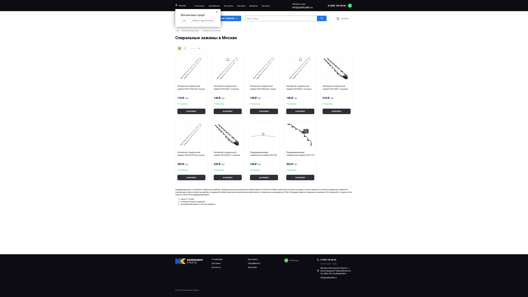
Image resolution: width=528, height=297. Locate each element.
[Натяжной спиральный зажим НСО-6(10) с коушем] (227, 134)
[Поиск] (322, 18)
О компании (199, 6)
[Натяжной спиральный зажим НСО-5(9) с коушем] (336, 68)
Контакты (266, 6)
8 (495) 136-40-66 (337, 5)
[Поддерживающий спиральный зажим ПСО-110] (299, 134)
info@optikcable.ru (302, 7)
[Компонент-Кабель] (191, 261)
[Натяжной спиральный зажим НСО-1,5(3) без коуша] (190, 68)
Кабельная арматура (190, 30)
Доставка (241, 6)
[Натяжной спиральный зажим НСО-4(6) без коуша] (263, 68)
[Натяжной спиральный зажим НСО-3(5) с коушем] (227, 68)
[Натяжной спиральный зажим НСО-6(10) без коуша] (190, 134)
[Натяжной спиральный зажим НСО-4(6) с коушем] (299, 68)
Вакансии (253, 6)
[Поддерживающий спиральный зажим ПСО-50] (263, 134)
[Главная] (177, 30)
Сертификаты (214, 6)
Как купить (228, 6)
